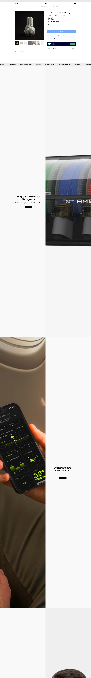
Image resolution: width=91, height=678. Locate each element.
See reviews (72, 44)
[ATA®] (45, 3)
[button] (15, 4)
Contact (73, 48)
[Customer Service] (17, 4)
